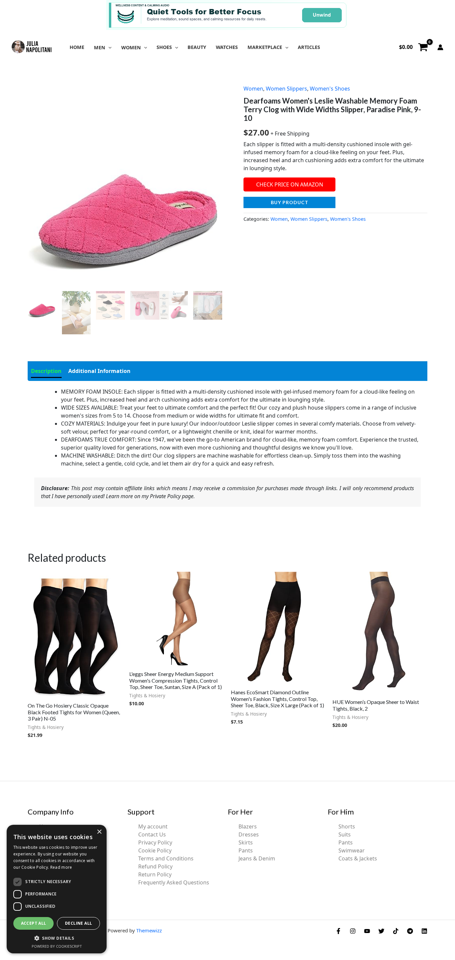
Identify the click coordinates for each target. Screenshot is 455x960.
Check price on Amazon (289, 184)
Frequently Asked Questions (173, 882)
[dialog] (57, 889)
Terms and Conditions (166, 858)
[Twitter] (381, 931)
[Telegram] (410, 931)
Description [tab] (46, 371)
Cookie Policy (155, 850)
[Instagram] (353, 931)
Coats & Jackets (357, 858)
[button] (108, 47)
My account (153, 826)
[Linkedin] (424, 931)
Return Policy (155, 874)
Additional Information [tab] (99, 371)
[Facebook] (338, 931)
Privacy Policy (155, 842)
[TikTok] (396, 931)
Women (253, 88)
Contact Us (152, 834)
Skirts (245, 842)
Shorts (346, 826)
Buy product (289, 202)
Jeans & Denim (256, 858)
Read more (61, 867)
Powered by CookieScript (57, 946)
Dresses (248, 834)
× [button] (99, 831)
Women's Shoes (330, 88)
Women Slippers (286, 88)
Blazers (247, 826)
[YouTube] (367, 931)
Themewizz (149, 930)
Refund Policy (155, 866)
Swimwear (351, 850)
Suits (344, 834)
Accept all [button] (33, 923)
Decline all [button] (78, 923)
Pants (245, 850)
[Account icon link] (440, 47)
